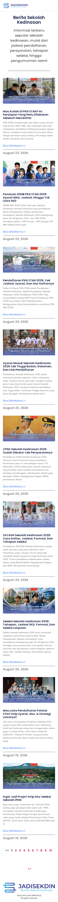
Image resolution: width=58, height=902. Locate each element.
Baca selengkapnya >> (14, 145)
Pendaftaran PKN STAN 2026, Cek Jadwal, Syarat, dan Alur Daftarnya (28, 282)
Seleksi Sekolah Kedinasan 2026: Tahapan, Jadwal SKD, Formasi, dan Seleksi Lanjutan (29, 624)
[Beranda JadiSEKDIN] (15, 5)
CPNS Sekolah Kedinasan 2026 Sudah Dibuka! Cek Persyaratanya (27, 450)
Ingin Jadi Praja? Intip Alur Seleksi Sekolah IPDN (27, 798)
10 (50, 850)
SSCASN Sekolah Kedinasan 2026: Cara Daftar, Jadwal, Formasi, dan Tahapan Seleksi (28, 538)
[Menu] (51, 5)
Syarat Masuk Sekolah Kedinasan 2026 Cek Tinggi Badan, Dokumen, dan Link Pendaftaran (27, 366)
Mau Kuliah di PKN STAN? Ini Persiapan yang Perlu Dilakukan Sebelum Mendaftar (25, 114)
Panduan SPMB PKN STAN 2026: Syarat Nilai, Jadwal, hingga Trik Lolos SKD (26, 197)
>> (29, 869)
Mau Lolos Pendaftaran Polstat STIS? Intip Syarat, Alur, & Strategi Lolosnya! (27, 714)
